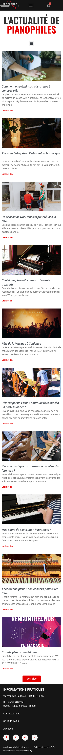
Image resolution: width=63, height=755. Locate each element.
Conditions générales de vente (16, 747)
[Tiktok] (35, 738)
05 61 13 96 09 (11, 721)
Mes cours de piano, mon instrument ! (26, 530)
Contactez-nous (11, 713)
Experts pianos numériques (19, 652)
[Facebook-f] (6, 738)
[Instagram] (16, 738)
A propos (8, 728)
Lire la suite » (7, 110)
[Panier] (48, 5)
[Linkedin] (25, 738)
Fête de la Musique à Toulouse (21, 343)
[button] (31, 5)
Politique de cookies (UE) (44, 747)
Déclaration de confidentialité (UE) (17, 751)
